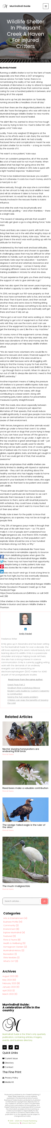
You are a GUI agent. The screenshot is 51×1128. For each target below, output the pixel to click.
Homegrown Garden (13, 946)
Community (9, 925)
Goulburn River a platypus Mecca (23, 687)
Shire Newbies (10, 957)
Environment (9, 929)
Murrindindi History (12, 950)
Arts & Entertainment (13, 918)
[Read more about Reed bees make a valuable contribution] (25, 772)
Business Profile (10, 921)
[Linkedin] (2, 571)
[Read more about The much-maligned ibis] (25, 859)
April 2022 (7, 990)
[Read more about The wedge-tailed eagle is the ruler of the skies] (25, 809)
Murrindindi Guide (20, 6)
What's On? (9, 961)
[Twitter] (2, 561)
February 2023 (9, 983)
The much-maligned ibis (16, 886)
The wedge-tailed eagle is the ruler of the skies (23, 826)
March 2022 (8, 994)
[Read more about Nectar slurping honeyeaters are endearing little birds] (25, 733)
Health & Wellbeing (12, 943)
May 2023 (7, 979)
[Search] (44, 901)
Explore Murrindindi (12, 932)
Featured (7, 936)
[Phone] (11, 1047)
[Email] (4, 1047)
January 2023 (9, 987)
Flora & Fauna (15, 51)
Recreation (8, 954)
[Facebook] (2, 556)
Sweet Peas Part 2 (16, 684)
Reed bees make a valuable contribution (25, 788)
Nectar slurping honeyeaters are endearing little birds (20, 750)
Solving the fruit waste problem (22, 697)
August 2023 (8, 976)
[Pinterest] (2, 566)
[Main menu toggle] (46, 6)
